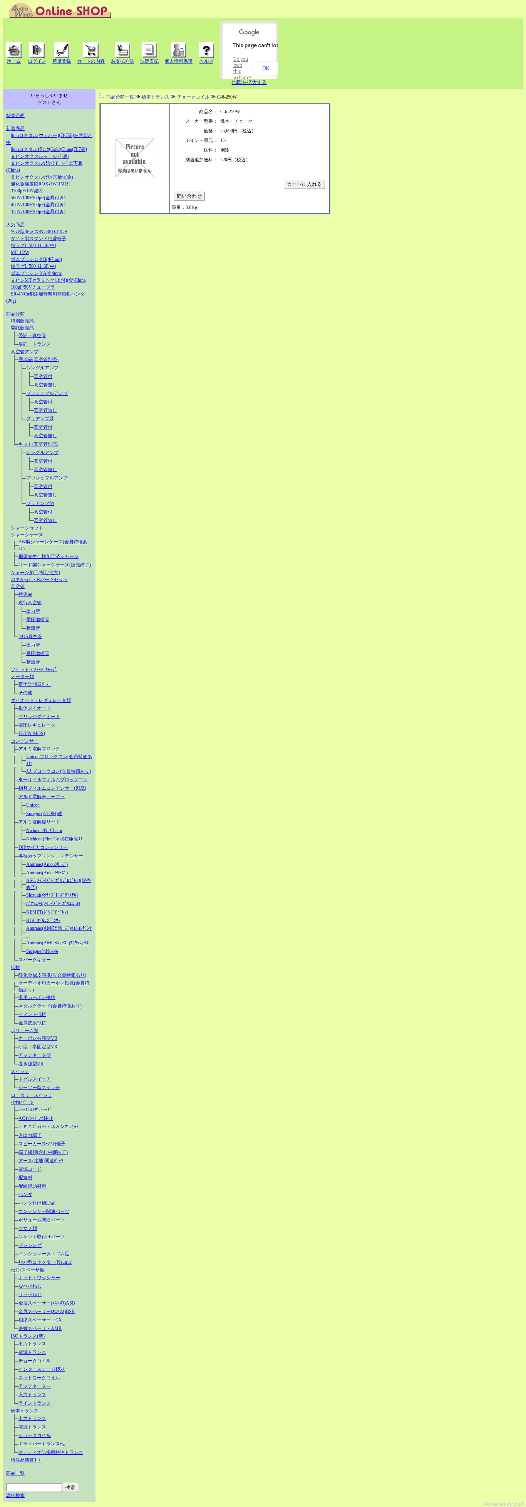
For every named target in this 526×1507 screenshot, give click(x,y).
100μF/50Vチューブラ (33, 287)
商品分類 (15, 314)
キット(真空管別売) (38, 444)
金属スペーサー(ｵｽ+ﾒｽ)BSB (46, 1311)
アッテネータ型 (34, 1055)
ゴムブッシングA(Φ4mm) (36, 273)
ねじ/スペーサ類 (27, 1270)
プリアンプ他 (40, 503)
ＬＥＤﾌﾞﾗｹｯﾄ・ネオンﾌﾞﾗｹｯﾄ (48, 1126)
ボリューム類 (25, 1030)
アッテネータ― (34, 1386)
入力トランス (32, 1394)
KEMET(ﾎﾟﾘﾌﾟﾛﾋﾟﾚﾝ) (47, 912)
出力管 (33, 611)
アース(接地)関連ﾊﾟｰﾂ (40, 1160)
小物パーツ (22, 1102)
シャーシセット (27, 528)
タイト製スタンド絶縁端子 (38, 238)
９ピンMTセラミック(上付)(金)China (48, 280)
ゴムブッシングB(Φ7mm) (36, 259)
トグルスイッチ (34, 1079)
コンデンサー (25, 741)
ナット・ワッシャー (39, 1277)
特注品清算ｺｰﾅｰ (27, 1460)
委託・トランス (34, 344)
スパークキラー (34, 959)
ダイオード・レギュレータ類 (41, 700)
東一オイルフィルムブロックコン (53, 779)
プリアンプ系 (40, 418)
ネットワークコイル (39, 1377)
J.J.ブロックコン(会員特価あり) (58, 771)
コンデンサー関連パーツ (43, 1211)
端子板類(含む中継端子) (43, 1152)
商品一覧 (15, 1473)
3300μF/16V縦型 (27, 191)
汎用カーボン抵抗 (36, 997)
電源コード (30, 1169)
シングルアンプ (42, 368)
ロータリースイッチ (31, 1095)
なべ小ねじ (30, 1286)
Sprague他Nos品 (42, 951)
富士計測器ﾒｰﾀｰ (34, 684)
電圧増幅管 (37, 619)
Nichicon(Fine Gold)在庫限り (54, 839)
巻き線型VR (31, 1063)
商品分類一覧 (120, 97)
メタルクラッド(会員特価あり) (50, 1006)
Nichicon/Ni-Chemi (44, 830)
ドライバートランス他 (41, 1444)
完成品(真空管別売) (38, 359)
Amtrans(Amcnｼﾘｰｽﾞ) (47, 872)
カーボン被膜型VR (37, 1038)
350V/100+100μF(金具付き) (38, 211)
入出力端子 (30, 1135)
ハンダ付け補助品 (36, 1203)
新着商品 (15, 128)
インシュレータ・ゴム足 (43, 1253)
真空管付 (43, 376)
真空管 (18, 586)
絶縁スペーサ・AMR (40, 1328)
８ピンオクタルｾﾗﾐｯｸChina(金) (42, 177)
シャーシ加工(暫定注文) (35, 572)
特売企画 (15, 115)
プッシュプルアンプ (47, 393)
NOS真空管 (30, 636)
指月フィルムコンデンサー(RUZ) (52, 788)
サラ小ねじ (30, 1294)
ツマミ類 (27, 1228)
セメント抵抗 (32, 1014)
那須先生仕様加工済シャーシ (48, 556)
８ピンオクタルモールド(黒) (40, 156)
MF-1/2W (20, 252)
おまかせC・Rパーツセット (39, 579)
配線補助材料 (32, 1186)
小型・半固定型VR (37, 1046)
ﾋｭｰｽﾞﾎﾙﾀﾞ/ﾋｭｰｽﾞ (35, 1110)
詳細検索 (15, 1495)
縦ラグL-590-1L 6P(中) (33, 266)
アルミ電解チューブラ (41, 796)
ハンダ (25, 1194)
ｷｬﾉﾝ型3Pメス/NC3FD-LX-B (39, 231)
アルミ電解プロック (39, 749)
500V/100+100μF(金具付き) (38, 197)
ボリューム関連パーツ (41, 1220)
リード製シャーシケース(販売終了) (54, 565)
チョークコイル (34, 1360)
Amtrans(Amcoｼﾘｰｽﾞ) (47, 864)
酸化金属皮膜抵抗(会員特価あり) (52, 975)
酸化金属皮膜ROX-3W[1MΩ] (40, 184)
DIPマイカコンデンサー (43, 847)
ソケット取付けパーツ (41, 1237)
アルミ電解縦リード (39, 822)
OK (265, 68)
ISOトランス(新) (28, 1336)
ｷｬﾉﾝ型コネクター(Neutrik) (45, 1262)
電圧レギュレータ (36, 725)
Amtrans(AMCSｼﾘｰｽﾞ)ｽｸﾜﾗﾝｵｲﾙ (57, 943)
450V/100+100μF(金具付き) (38, 204)
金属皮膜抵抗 (32, 1023)
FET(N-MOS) (31, 733)
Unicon (33, 805)
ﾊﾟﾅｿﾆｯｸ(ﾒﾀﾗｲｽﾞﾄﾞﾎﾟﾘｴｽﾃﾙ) (53, 903)
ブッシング (30, 1245)
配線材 (25, 1177)
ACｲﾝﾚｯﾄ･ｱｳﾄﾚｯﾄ (35, 1118)
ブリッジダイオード (39, 716)
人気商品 (15, 224)
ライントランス (34, 1403)
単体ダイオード (34, 708)
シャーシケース (27, 535)
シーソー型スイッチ (39, 1087)
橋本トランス (25, 1410)
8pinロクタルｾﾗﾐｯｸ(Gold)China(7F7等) (49, 149)
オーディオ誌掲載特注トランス (50, 1452)
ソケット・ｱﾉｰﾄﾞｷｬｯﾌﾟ (34, 669)
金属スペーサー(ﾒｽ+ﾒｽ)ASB (46, 1303)
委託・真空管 (32, 335)
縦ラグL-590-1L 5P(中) (33, 245)
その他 (25, 692)
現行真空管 (30, 602)
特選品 (25, 594)
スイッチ (20, 1071)
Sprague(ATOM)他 (44, 813)
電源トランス (32, 1352)
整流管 (33, 628)
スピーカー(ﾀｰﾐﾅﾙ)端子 (41, 1143)
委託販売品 (22, 328)
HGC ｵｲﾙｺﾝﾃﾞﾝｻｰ (43, 920)
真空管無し (45, 385)
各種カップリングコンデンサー (50, 856)
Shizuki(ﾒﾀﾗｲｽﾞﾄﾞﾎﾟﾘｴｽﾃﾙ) (52, 895)
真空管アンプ (25, 351)
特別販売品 (22, 321)
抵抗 (15, 967)
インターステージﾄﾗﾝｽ (41, 1369)
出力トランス (32, 1344)
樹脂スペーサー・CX (40, 1320)
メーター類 (22, 676)
